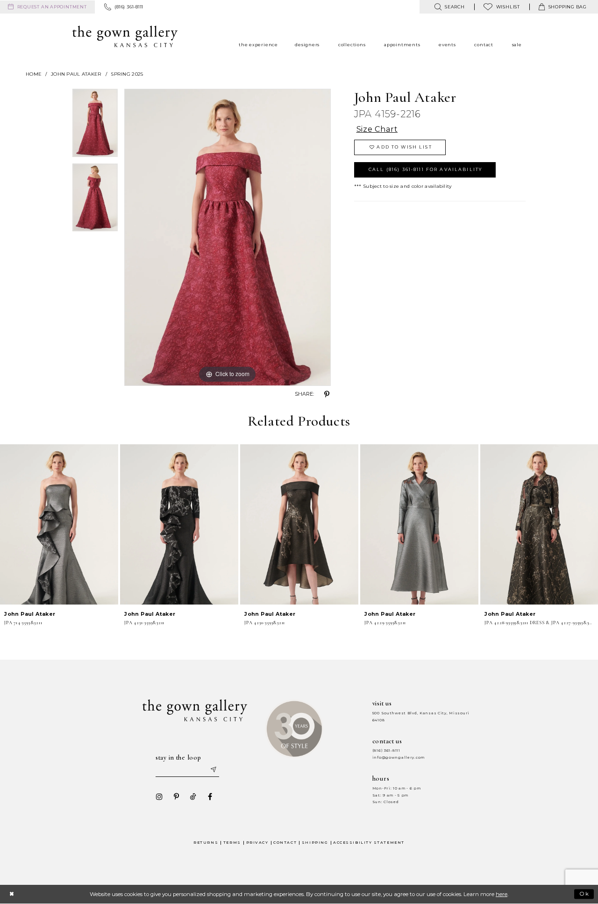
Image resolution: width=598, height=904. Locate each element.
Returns (205, 842)
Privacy (257, 842)
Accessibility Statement (369, 842)
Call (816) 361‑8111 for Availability (425, 169)
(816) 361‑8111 (386, 750)
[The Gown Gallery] (125, 36)
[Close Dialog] (11, 894)
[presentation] (59, 524)
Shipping (315, 842)
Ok (584, 893)
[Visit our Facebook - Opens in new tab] (210, 796)
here (501, 894)
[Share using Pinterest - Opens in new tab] (327, 394)
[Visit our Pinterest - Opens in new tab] (176, 796)
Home (34, 74)
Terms (232, 842)
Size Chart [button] (377, 129)
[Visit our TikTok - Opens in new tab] (193, 796)
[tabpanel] (95, 126)
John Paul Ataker (76, 74)
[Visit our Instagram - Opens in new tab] (159, 796)
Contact (285, 842)
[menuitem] (47, 7)
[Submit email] (213, 770)
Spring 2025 (127, 74)
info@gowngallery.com (398, 757)
